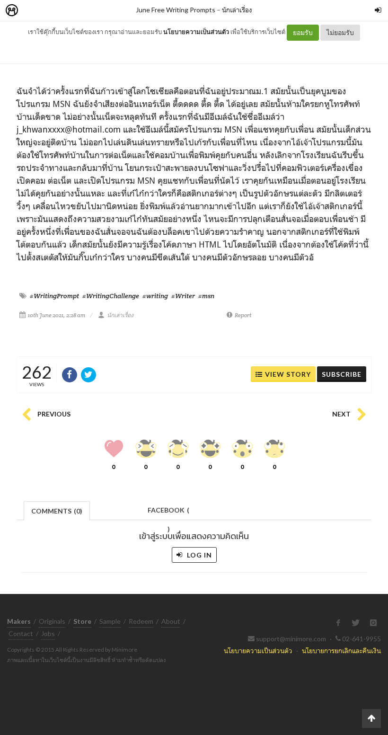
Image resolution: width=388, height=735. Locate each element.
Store (65, 10)
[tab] (57, 510)
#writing (155, 295)
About (170, 621)
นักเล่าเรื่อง (237, 10)
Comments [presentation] (56, 511)
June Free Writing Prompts (175, 10)
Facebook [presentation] (168, 513)
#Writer (183, 295)
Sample (110, 621)
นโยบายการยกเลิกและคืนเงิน (341, 650)
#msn (206, 295)
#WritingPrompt (54, 295)
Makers (32, 10)
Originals (52, 621)
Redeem (141, 621)
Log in (198, 555)
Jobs (48, 633)
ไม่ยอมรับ (340, 32)
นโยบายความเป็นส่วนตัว (196, 31)
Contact (21, 633)
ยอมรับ (303, 32)
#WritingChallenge (110, 295)
